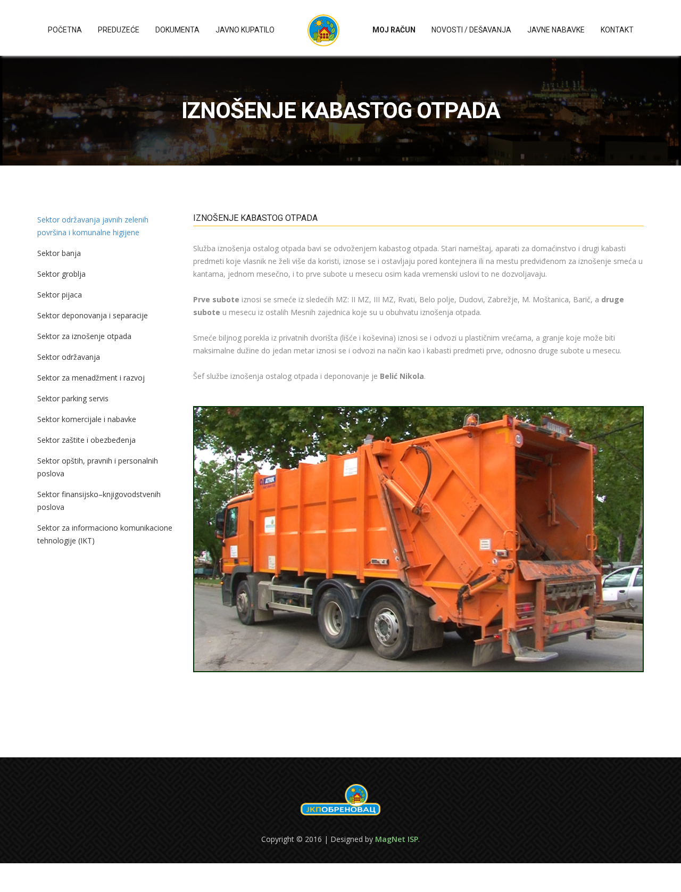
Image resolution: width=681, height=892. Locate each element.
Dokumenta (177, 30)
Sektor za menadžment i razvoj (91, 378)
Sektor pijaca (59, 295)
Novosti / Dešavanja (471, 30)
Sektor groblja (61, 274)
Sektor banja (59, 253)
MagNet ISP (396, 839)
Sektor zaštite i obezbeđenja (86, 440)
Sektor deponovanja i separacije (92, 315)
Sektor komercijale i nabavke (86, 419)
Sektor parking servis (73, 398)
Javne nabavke (556, 30)
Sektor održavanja (68, 357)
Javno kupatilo (245, 30)
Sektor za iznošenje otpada (84, 336)
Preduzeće (118, 30)
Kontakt (617, 30)
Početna (65, 30)
